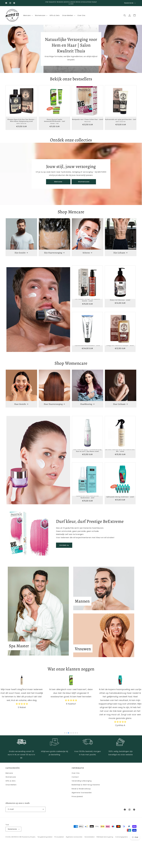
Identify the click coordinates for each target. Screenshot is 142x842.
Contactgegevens (121, 837)
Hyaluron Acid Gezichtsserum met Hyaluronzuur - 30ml (87, 497)
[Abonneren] (42, 809)
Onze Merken (11, 785)
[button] (28, 15)
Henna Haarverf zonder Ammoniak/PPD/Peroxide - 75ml (54, 120)
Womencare (83, 181)
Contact (75, 777)
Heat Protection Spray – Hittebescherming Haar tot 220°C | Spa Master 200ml (87, 450)
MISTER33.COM (16, 837)
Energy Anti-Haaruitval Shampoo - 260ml (120, 345)
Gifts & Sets (10, 781)
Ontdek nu (64, 545)
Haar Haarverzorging (53, 404)
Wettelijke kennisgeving (105, 837)
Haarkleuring (86, 404)
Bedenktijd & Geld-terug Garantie (86, 785)
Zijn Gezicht (20, 252)
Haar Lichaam (119, 404)
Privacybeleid (77, 796)
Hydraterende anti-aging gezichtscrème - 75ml (120, 119)
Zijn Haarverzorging (53, 252)
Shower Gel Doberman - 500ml (120, 300)
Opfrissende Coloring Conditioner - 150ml (120, 497)
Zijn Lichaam (119, 252)
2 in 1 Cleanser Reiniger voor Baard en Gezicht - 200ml (87, 300)
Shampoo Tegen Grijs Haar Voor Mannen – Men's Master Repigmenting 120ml (21, 120)
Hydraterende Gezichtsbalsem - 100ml (87, 345)
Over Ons (76, 773)
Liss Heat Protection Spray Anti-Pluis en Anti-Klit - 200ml (120, 450)
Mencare (58, 181)
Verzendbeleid (89, 837)
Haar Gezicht (20, 404)
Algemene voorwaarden (74, 837)
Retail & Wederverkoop (81, 789)
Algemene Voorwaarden (82, 793)
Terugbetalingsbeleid (44, 837)
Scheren (86, 252)
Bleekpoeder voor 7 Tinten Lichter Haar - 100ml (87, 119)
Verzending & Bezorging (81, 781)
